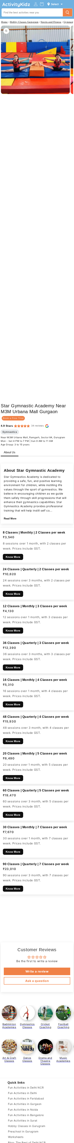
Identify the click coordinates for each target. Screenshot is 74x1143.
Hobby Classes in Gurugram (26, 1126)
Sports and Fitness (51, 22)
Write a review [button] (37, 971)
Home (4, 22)
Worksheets (16, 1136)
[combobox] (32, 12)
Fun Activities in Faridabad (26, 1098)
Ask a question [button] (37, 981)
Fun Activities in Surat (22, 1120)
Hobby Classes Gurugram (24, 22)
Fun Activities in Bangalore (26, 1115)
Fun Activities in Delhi (22, 1093)
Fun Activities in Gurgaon (25, 1104)
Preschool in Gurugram (23, 1131)
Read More (10, 518)
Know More (13, 556)
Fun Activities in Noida (23, 1109)
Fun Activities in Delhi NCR (26, 1087)
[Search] (67, 12)
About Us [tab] (9, 452)
